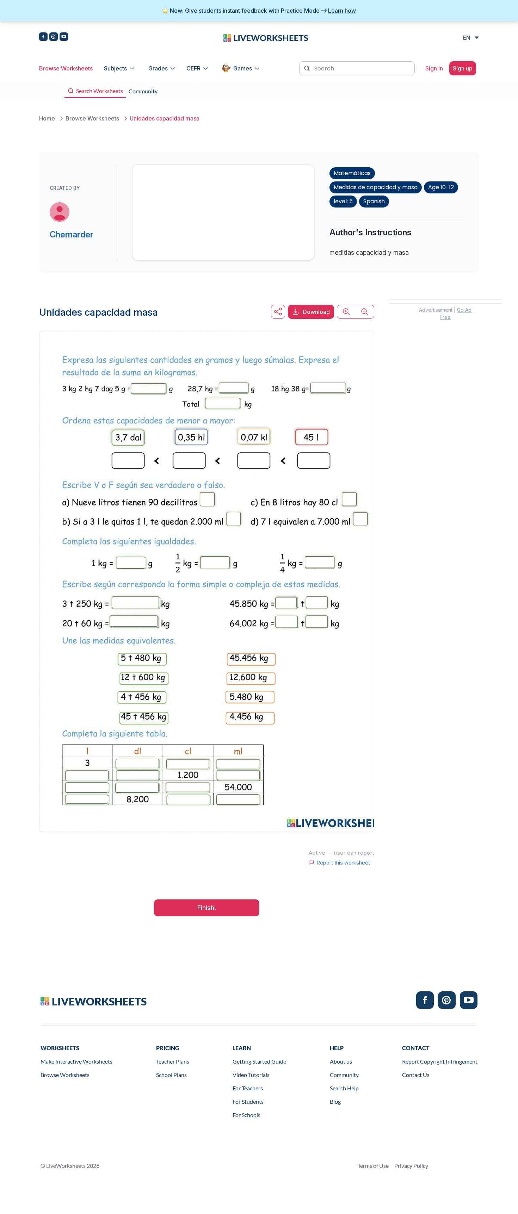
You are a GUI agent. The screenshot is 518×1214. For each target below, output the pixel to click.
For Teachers (248, 1088)
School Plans (171, 1074)
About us (341, 1061)
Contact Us (416, 1074)
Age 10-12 (441, 187)
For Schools (246, 1114)
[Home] (265, 37)
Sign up (463, 68)
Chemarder (71, 234)
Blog (335, 1101)
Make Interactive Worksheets (76, 1061)
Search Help (344, 1088)
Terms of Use (373, 1165)
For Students (248, 1101)
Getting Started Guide (259, 1061)
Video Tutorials (251, 1074)
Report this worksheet (343, 863)
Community (344, 1074)
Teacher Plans (172, 1061)
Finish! (206, 907)
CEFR (193, 68)
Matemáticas (352, 173)
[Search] (307, 67)
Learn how (342, 10)
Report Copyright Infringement (439, 1061)
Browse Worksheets (66, 68)
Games (242, 68)
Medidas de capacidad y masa (376, 187)
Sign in (434, 68)
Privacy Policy (411, 1165)
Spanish (374, 201)
